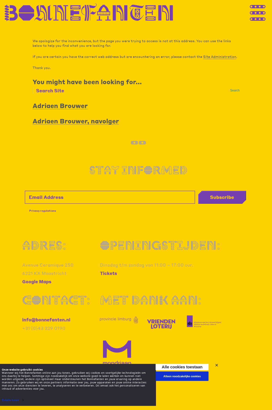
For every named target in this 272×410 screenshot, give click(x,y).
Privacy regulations (42, 210)
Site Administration (219, 56)
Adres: (44, 245)
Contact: (56, 300)
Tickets (108, 273)
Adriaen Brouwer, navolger (76, 121)
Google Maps (36, 281)
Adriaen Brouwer (60, 106)
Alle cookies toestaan (182, 367)
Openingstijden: (160, 245)
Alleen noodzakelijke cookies (182, 376)
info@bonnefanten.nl (46, 319)
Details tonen (10, 400)
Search (235, 90)
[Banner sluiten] (216, 365)
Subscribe (222, 197)
